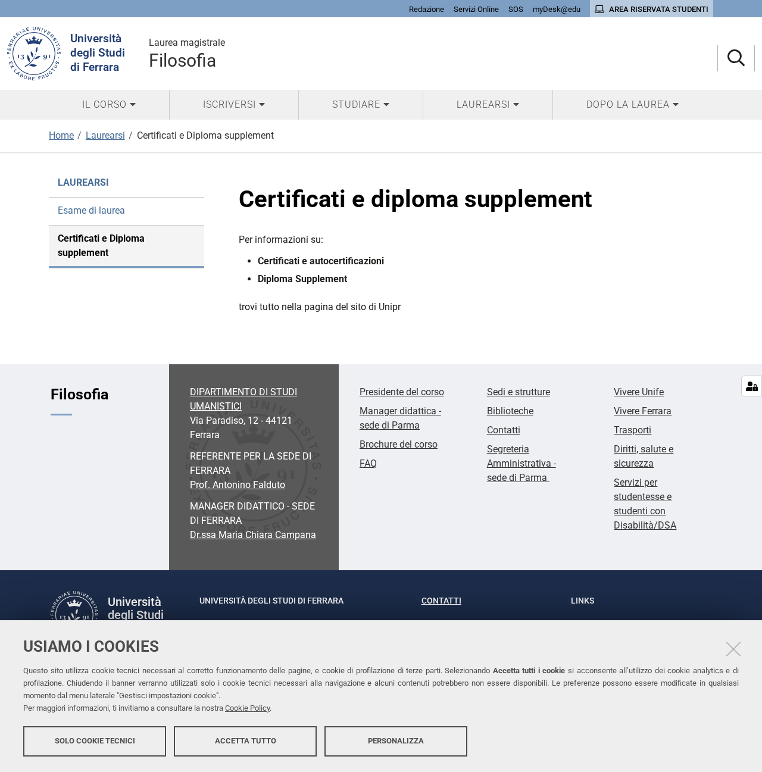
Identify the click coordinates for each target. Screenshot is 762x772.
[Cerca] (736, 58)
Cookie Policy (247, 708)
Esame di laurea (91, 210)
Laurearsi (105, 135)
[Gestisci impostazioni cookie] (751, 386)
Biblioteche (510, 411)
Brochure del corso (399, 444)
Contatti (503, 430)
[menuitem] (109, 105)
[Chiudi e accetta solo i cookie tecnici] (733, 648)
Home (61, 135)
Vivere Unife (639, 392)
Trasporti (632, 430)
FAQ (368, 463)
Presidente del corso (402, 392)
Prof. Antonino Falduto (237, 484)
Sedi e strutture (518, 392)
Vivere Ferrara (643, 411)
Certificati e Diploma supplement (101, 245)
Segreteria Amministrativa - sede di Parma (521, 463)
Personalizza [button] (396, 740)
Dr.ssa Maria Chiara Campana (253, 534)
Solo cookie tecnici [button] (95, 740)
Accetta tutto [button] (245, 740)
